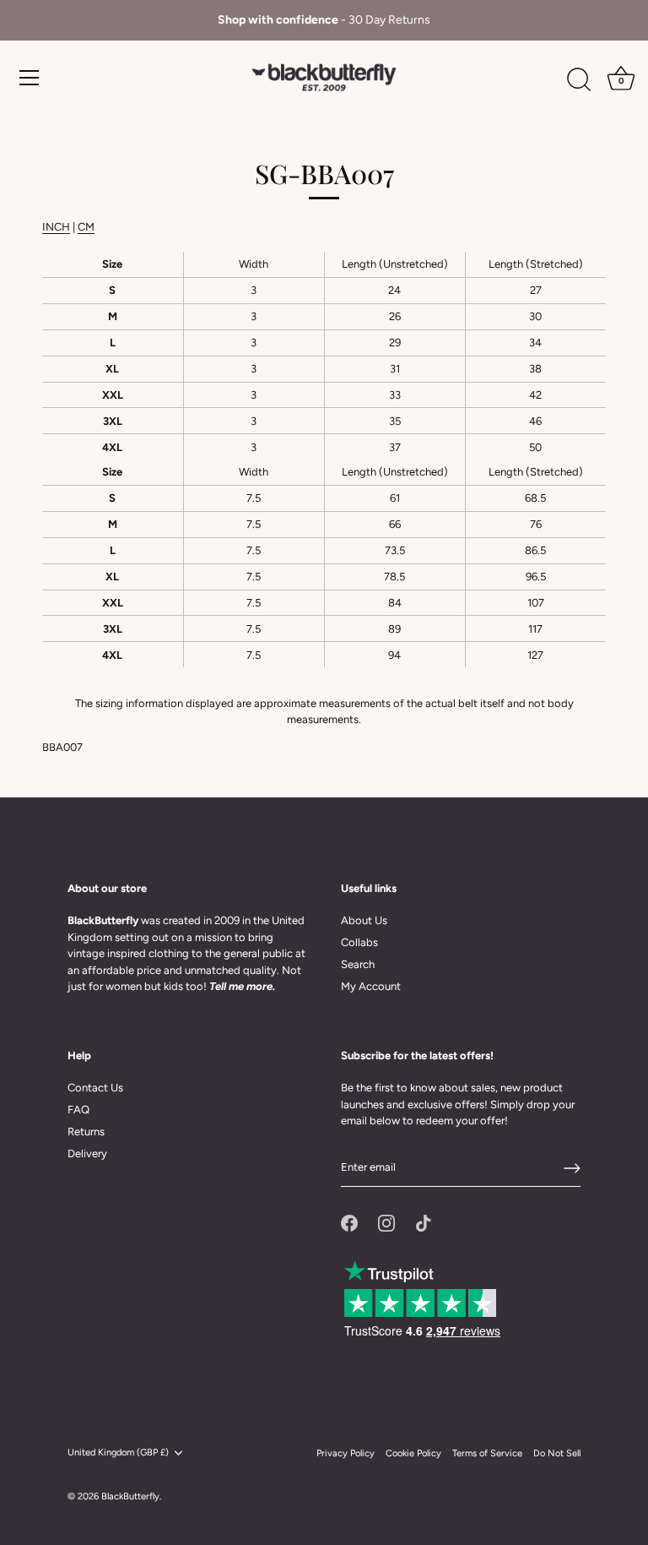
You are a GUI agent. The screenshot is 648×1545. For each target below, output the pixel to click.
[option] (324, 20)
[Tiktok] (423, 1222)
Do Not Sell (556, 1453)
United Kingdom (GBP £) (118, 1452)
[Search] (578, 80)
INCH (56, 226)
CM (86, 226)
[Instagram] (386, 1222)
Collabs (359, 942)
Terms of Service (487, 1453)
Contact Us (95, 1087)
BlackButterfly (130, 1496)
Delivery (87, 1153)
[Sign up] (572, 1168)
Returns (86, 1131)
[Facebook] (349, 1222)
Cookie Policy (413, 1453)
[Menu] (29, 77)
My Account (371, 986)
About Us (364, 920)
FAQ (78, 1109)
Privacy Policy (345, 1453)
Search (358, 964)
